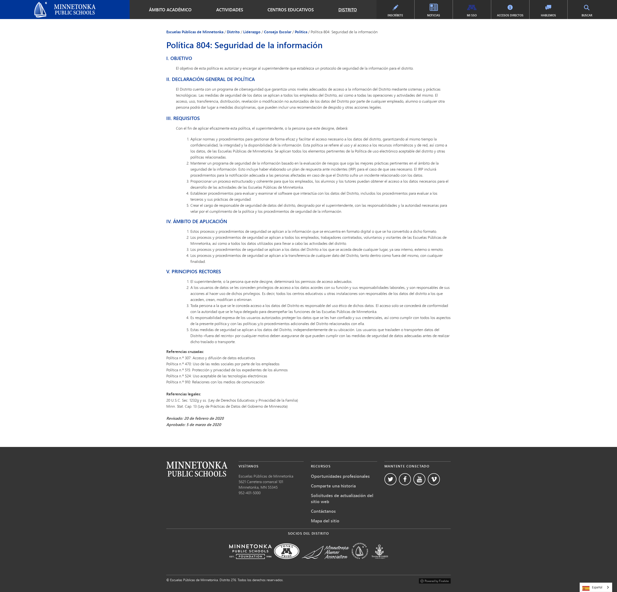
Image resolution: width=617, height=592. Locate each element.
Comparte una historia (333, 486)
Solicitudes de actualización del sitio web (342, 498)
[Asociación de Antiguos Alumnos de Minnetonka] (325, 562)
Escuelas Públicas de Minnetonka (31, 3)
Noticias (433, 15)
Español (597, 587)
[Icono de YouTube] (419, 479)
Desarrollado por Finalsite (435, 580)
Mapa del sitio (325, 521)
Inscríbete (395, 15)
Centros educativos (291, 10)
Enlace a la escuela (197, 469)
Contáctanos (323, 511)
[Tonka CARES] (379, 562)
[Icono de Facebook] (405, 479)
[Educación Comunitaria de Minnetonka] (359, 562)
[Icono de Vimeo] (434, 479)
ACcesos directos (510, 15)
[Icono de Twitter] (390, 479)
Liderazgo (252, 32)
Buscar (587, 15)
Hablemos (548, 15)
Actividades (229, 10)
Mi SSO (472, 15)
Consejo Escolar (277, 32)
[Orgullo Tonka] (287, 562)
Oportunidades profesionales (340, 476)
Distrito (347, 10)
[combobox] (596, 587)
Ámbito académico (170, 10)
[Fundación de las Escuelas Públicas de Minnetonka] (250, 562)
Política (301, 32)
